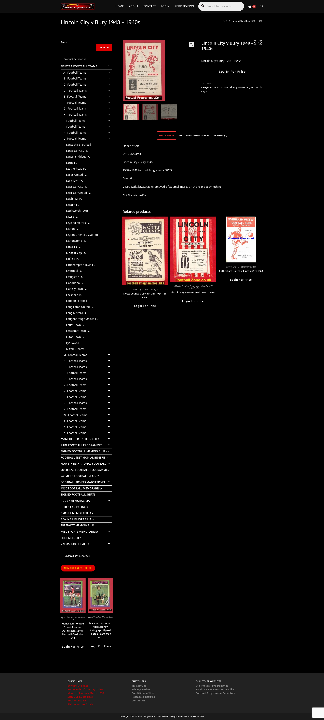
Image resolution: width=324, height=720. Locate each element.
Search (64, 42)
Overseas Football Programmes (85, 470)
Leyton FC (72, 229)
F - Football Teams (74, 102)
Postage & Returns (143, 696)
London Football (76, 301)
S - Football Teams (74, 391)
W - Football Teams (75, 415)
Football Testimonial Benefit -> (84, 457)
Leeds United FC (76, 175)
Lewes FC (72, 217)
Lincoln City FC (137, 289)
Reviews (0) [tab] (220, 135)
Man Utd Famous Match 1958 (86, 693)
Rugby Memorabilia (75, 501)
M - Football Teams (75, 355)
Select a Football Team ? (79, 66)
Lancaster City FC (77, 151)
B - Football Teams (74, 78)
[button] (191, 44)
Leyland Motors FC (78, 223)
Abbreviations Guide (80, 704)
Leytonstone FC (76, 241)
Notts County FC (152, 289)
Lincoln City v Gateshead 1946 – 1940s (193, 292)
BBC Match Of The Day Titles (85, 689)
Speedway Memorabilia (78, 525)
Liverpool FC (74, 271)
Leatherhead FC (76, 168)
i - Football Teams (74, 121)
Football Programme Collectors (215, 693)
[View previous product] (255, 42)
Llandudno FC (75, 283)
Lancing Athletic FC (78, 156)
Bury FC (250, 87)
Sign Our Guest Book (80, 696)
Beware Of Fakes (78, 685)
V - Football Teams (74, 409)
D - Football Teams (75, 90)
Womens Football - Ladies (80, 476)
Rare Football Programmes (81, 445)
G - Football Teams (75, 108)
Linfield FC (72, 259)
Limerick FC (73, 247)
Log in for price (232, 72)
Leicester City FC (76, 187)
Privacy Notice (141, 689)
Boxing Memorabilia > (77, 519)
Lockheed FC (74, 295)
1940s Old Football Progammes (229, 87)
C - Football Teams (74, 84)
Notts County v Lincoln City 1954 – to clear (145, 295)
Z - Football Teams (74, 433)
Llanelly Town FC (76, 289)
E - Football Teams (74, 96)
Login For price (145, 306)
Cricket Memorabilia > (77, 513)
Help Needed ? (71, 538)
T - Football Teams (74, 397)
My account (139, 685)
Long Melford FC (76, 313)
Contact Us (138, 700)
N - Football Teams (75, 361)
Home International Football (83, 463)
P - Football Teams (74, 373)
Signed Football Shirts (78, 494)
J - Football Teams (74, 126)
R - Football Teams (74, 385)
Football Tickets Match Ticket (83, 482)
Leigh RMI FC (74, 199)
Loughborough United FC (82, 319)
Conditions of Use (143, 693)
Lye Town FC (73, 343)
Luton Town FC (75, 337)
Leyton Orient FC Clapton (82, 235)
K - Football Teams (74, 133)
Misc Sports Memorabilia (79, 532)
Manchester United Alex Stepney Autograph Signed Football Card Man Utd (100, 630)
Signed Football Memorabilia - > (85, 451)
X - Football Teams (74, 421)
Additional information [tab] (194, 135)
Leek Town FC (74, 180)
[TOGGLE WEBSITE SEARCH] (262, 6)
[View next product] (261, 42)
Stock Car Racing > (74, 507)
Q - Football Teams (75, 379)
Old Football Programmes (212, 685)
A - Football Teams (74, 72)
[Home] (224, 20)
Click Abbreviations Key (134, 195)
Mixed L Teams (75, 349)
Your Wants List (78, 700)
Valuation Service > (75, 544)
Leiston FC (72, 205)
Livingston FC (74, 277)
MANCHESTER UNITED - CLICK (80, 439)
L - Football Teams (74, 138)
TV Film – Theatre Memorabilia (215, 689)
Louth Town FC (75, 325)
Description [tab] (166, 135)
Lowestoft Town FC (78, 331)
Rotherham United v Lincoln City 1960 (241, 271)
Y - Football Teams (74, 427)
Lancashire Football (78, 144)
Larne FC (71, 163)
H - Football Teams (75, 114)
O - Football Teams (75, 367)
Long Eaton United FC (79, 307)
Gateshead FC (207, 286)
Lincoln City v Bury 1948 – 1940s (247, 20)
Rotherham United (248, 266)
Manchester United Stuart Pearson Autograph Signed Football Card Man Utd (73, 630)
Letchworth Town (77, 210)
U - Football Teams (75, 403)
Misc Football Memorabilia (81, 488)
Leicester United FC (78, 193)
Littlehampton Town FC (80, 265)
